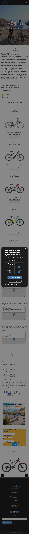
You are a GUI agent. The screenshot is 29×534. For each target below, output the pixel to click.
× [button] (25, 248)
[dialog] (14, 267)
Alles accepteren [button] (15, 277)
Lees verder (18, 260)
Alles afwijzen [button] (15, 281)
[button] (11, 284)
